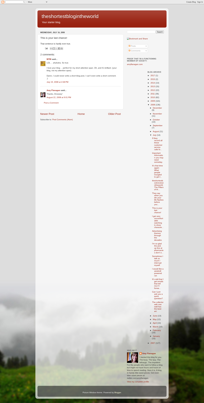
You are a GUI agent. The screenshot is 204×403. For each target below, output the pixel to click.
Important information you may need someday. (157, 157)
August (156, 131)
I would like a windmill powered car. (157, 272)
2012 (153, 90)
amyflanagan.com (135, 64)
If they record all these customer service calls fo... (157, 144)
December (157, 108)
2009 (153, 101)
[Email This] (51, 48)
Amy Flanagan (53, 90)
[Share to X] (56, 48)
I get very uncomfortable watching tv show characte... (157, 222)
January (156, 336)
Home (81, 113)
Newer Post (47, 113)
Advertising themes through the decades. (157, 235)
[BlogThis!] (53, 48)
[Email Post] (46, 48)
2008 (153, 105)
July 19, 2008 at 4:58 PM (57, 82)
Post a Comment (51, 103)
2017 (153, 76)
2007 (153, 343)
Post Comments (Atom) (62, 120)
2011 (153, 94)
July (155, 135)
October (156, 120)
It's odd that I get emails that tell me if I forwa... (157, 283)
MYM (49, 59)
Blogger (117, 393)
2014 (153, 83)
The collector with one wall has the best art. (157, 306)
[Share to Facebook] (59, 48)
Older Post (114, 113)
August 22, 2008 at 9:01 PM (59, 97)
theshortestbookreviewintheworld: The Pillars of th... (157, 185)
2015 (153, 79)
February (157, 330)
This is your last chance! (157, 210)
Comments (135, 51)
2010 (153, 97)
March (156, 327)
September (158, 126)
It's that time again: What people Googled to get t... (157, 171)
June (155, 316)
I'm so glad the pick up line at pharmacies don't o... (157, 248)
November (157, 114)
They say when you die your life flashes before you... (157, 199)
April (155, 323)
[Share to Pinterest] (61, 48)
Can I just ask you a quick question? (157, 295)
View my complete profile (138, 382)
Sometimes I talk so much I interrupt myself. (157, 260)
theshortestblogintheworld (70, 16)
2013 (153, 86)
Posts (133, 46)
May (155, 319)
